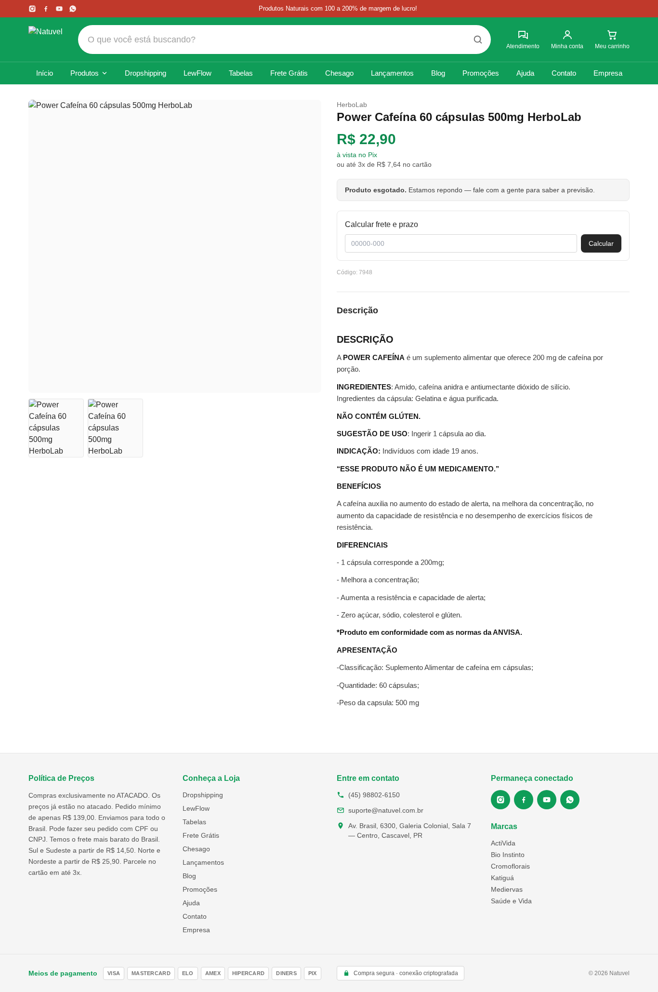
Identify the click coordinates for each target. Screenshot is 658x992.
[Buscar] (478, 39)
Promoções (480, 73)
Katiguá (502, 878)
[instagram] (32, 9)
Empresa (607, 73)
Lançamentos (392, 73)
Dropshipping (145, 73)
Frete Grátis (289, 73)
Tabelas (241, 73)
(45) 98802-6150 (374, 795)
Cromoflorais (510, 866)
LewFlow (197, 73)
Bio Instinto (508, 854)
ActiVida (503, 843)
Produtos (84, 73)
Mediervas (507, 889)
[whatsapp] (73, 9)
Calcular (601, 243)
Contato (564, 73)
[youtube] (59, 9)
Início (44, 73)
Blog (438, 73)
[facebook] (46, 9)
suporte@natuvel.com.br (385, 810)
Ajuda (525, 73)
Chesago (339, 73)
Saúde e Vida (511, 901)
